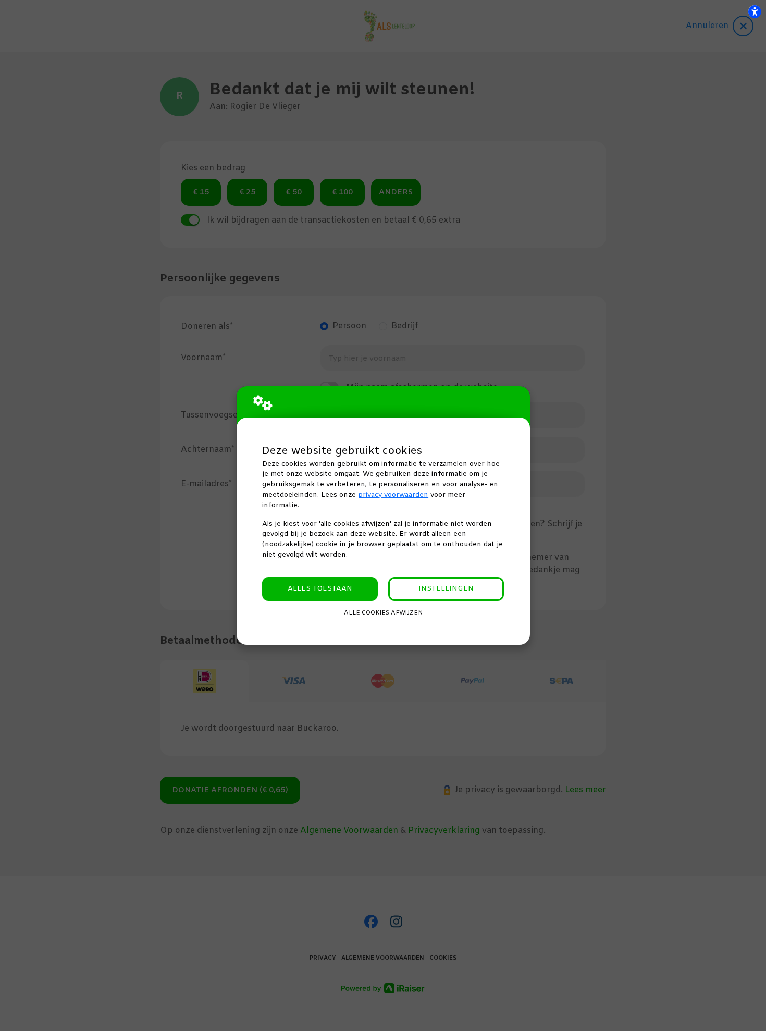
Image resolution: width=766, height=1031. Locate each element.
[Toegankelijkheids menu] (754, 11)
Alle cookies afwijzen (383, 613)
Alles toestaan (320, 588)
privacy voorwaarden (393, 494)
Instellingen (446, 588)
